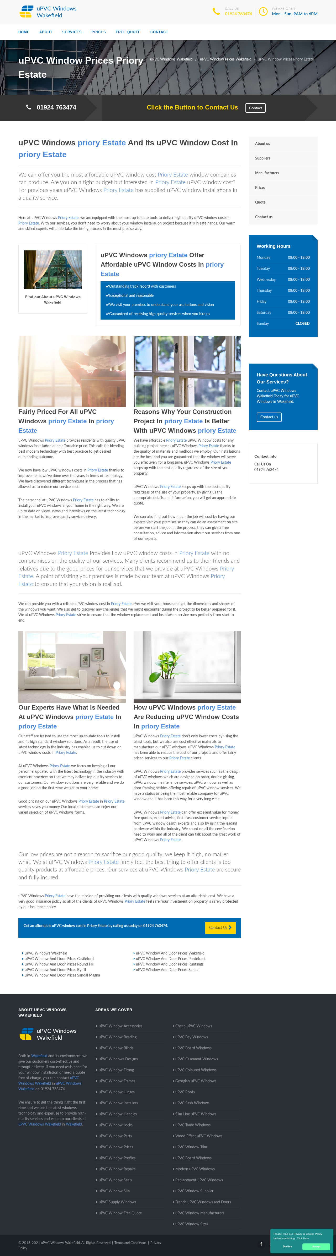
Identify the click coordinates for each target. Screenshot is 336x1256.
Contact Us (218, 928)
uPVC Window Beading (117, 1037)
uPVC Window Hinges (117, 1092)
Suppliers (262, 158)
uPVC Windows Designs (118, 1059)
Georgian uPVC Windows (195, 1081)
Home (24, 32)
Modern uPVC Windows (195, 1169)
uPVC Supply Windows (117, 1202)
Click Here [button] (303, 1238)
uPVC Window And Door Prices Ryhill (55, 970)
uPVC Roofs (185, 1092)
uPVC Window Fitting (116, 1070)
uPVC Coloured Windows (196, 1070)
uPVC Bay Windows (191, 1037)
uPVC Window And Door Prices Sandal (167, 970)
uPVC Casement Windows (196, 1059)
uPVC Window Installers (118, 1103)
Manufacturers (267, 173)
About (45, 32)
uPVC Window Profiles (117, 1158)
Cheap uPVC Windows (193, 1026)
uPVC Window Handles (118, 1114)
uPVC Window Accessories (120, 1026)
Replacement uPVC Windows (199, 1180)
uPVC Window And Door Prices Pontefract (171, 959)
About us (262, 144)
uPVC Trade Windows (193, 1125)
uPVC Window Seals (115, 1180)
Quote (260, 202)
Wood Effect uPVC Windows (198, 1136)
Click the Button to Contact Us (189, 107)
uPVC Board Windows (193, 1048)
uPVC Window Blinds (116, 1048)
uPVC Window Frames (117, 1081)
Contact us (263, 217)
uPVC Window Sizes (191, 1224)
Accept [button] (316, 1246)
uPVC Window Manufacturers (199, 1213)
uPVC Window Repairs (117, 1169)
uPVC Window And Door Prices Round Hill (59, 964)
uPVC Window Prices (116, 1147)
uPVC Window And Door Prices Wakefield (170, 953)
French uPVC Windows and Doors (203, 1202)
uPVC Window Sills (114, 1191)
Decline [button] (287, 1246)
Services (72, 32)
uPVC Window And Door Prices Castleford (59, 959)
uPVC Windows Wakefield (46, 953)
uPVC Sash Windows (192, 1103)
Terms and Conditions (130, 1243)
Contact (159, 32)
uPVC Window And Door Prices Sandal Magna (62, 975)
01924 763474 (238, 14)
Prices (99, 32)
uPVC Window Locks (116, 1125)
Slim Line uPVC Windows (195, 1114)
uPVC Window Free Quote (120, 1213)
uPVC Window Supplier (194, 1191)
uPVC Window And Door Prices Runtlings (169, 964)
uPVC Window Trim (191, 1147)
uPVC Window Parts (115, 1136)
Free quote (128, 32)
